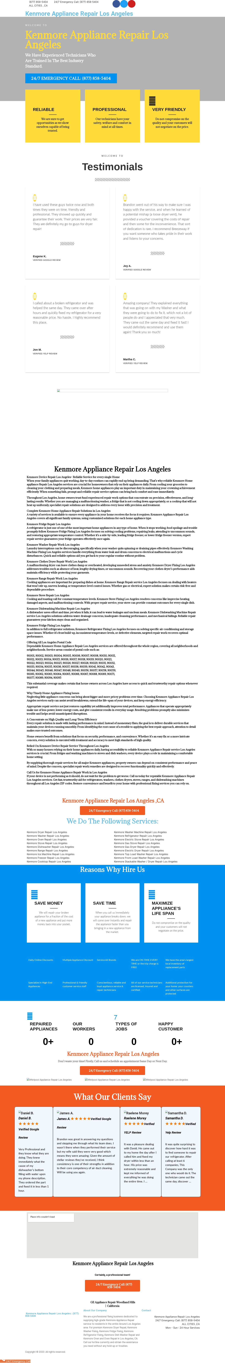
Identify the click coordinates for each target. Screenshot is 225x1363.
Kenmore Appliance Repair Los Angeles (79, 13)
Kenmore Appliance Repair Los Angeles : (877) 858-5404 (52, 1314)
